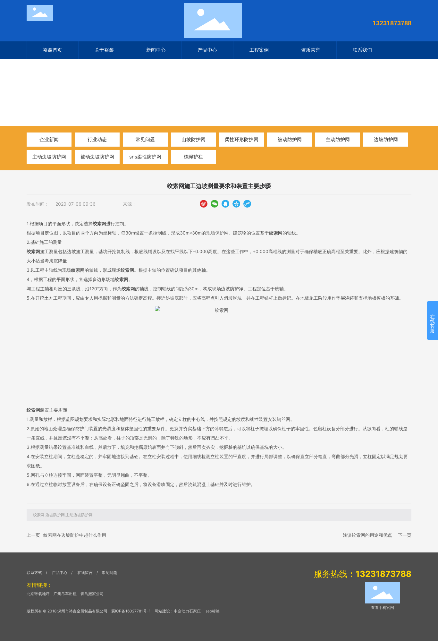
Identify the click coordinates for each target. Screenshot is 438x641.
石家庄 (195, 611)
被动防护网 (290, 139)
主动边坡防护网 (49, 157)
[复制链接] (247, 204)
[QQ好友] (225, 204)
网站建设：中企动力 (172, 611)
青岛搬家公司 (92, 593)
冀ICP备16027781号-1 (131, 611)
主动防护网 (338, 139)
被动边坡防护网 (97, 157)
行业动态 (85, 102)
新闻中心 (59, 102)
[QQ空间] (236, 204)
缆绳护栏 (193, 157)
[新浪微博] (203, 204)
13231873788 (392, 23)
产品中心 (59, 572)
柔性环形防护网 (241, 139)
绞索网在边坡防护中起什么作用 (74, 535)
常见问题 (145, 139)
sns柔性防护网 (145, 157)
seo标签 (213, 611)
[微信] (214, 204)
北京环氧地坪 (38, 593)
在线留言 (85, 572)
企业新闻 (49, 139)
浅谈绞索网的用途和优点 (367, 535)
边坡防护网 (386, 139)
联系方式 (34, 572)
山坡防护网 (193, 139)
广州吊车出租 (65, 593)
